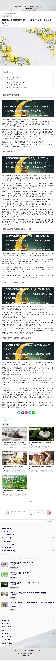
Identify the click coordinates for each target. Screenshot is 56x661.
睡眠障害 (6, 420)
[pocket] (26, 412)
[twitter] (18, 412)
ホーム (16, 650)
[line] (33, 412)
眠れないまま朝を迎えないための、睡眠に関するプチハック (28, 653)
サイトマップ (38, 650)
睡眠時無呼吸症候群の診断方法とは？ (17, 82)
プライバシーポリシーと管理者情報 (27, 650)
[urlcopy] (37, 412)
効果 (3, 558)
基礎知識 (8, 558)
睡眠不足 (14, 558)
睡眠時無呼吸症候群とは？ (14, 77)
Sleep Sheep (28, 8)
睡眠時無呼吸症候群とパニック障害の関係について (24, 583)
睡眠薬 (20, 558)
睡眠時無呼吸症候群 (8, 418)
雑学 (38, 558)
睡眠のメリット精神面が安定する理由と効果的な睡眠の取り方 (27, 593)
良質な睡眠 (32, 558)
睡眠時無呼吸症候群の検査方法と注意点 (13, 442)
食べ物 (43, 558)
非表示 (11, 72)
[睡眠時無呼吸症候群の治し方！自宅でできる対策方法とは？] (29, 412)
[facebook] (22, 412)
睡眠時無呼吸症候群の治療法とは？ (16, 87)
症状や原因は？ (11, 79)
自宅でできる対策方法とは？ (15, 84)
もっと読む (29, 501)
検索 (49, 521)
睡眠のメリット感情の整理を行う (19, 573)
